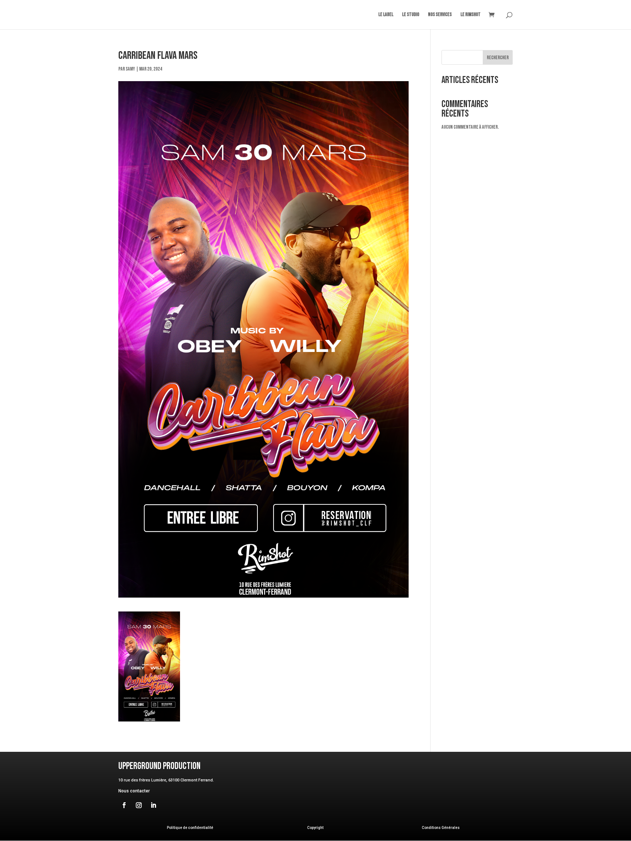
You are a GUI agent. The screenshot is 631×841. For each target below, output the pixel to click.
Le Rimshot (470, 15)
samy (130, 69)
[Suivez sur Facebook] (124, 805)
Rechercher (498, 57)
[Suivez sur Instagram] (139, 805)
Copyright (315, 828)
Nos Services (440, 15)
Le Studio (410, 15)
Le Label (385, 15)
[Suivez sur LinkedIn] (153, 805)
